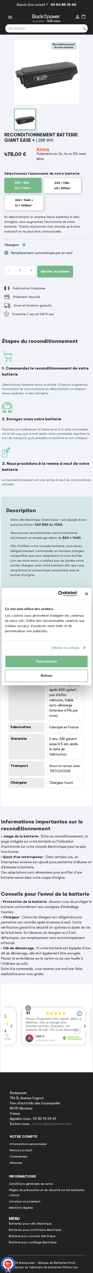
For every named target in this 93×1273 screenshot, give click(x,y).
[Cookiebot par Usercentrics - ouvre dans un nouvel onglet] (58, 593)
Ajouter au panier (55, 271)
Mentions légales (21, 1207)
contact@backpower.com (51, 1124)
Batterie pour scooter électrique (32, 1236)
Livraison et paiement (24, 1201)
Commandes (18, 1156)
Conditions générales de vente (31, 1183)
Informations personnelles (28, 1144)
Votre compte (23, 1137)
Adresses (16, 1162)
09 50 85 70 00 (62, 5)
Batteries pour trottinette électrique (35, 1229)
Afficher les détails (65, 648)
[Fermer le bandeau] (86, 593)
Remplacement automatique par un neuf (42, 253)
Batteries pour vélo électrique (30, 1223)
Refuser (47, 675)
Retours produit (21, 1150)
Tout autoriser (46, 661)
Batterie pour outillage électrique (33, 1242)
